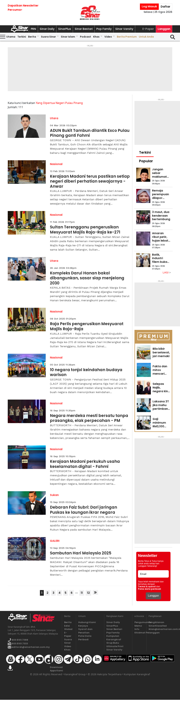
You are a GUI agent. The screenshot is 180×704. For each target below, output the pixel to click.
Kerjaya (83, 625)
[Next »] (95, 592)
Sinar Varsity (124, 29)
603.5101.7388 (19, 640)
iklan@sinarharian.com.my (160, 629)
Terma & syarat (147, 586)
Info (136, 629)
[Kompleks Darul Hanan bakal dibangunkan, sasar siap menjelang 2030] (27, 269)
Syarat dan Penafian (85, 630)
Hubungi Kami (87, 622)
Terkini (21, 36)
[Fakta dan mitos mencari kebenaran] (144, 370)
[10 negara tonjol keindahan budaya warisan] (27, 365)
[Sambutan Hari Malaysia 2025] (27, 549)
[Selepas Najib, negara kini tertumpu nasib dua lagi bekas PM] (144, 387)
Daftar (165, 7)
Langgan (164, 29)
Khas (96, 36)
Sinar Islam (68, 36)
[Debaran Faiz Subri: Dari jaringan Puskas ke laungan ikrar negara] (27, 503)
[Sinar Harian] (90, 13)
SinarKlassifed (158, 625)
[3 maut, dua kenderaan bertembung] (143, 217)
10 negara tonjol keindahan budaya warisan (86, 372)
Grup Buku (112, 642)
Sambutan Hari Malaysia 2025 (80, 553)
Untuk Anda (146, 36)
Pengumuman (139, 622)
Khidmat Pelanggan (139, 632)
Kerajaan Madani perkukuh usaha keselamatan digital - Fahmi (85, 464)
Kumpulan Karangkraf (113, 637)
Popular (146, 161)
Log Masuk (149, 6)
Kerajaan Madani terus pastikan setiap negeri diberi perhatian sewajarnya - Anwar (90, 181)
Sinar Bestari (84, 29)
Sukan (54, 495)
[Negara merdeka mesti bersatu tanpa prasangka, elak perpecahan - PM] (27, 411)
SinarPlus (64, 29)
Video (108, 36)
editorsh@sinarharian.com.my (30, 647)
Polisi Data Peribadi (84, 637)
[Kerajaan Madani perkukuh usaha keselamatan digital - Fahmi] (27, 457)
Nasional (56, 164)
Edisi (67, 625)
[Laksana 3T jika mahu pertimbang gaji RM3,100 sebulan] (144, 405)
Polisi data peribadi (149, 589)
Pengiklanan (156, 622)
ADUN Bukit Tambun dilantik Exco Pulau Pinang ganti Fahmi (90, 133)
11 (82, 593)
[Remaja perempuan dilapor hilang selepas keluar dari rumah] (143, 196)
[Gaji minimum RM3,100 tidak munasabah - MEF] (144, 423)
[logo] (19, 618)
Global (68, 629)
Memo (138, 625)
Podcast (85, 36)
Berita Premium (127, 36)
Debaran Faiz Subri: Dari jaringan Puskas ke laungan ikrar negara (83, 510)
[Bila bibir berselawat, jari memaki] (144, 352)
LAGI (166, 272)
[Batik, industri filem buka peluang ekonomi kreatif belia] (143, 260)
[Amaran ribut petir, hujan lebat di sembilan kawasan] (143, 239)
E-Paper (148, 29)
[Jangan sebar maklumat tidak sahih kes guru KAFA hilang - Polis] (143, 175)
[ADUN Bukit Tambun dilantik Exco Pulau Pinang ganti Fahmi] (27, 126)
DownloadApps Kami (56, 669)
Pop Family (104, 29)
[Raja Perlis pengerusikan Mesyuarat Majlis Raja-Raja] (27, 319)
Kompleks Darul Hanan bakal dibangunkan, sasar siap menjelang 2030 (87, 278)
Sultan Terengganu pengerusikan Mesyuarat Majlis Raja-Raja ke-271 (85, 230)
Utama (10, 36)
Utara (54, 118)
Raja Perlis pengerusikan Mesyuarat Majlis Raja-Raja (86, 326)
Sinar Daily (47, 29)
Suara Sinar (48, 36)
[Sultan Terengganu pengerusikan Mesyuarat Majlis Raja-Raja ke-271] (27, 223)
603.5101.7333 (19, 643)
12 (88, 593)
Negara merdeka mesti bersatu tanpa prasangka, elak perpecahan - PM (89, 418)
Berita (32, 36)
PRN (33, 29)
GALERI (54, 541)
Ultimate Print (114, 646)
